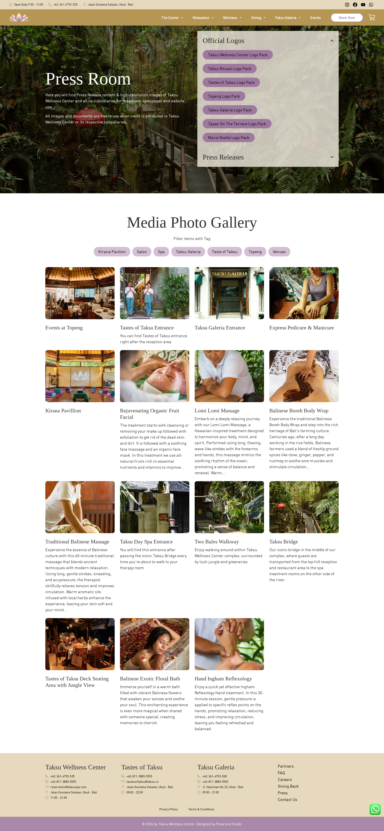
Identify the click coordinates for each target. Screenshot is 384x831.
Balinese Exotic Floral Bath (150, 679)
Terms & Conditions (201, 809)
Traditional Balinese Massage (77, 542)
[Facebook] (355, 5)
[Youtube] (363, 5)
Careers (285, 779)
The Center (170, 17)
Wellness (230, 17)
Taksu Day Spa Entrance (146, 542)
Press (283, 793)
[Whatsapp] (371, 5)
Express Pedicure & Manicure (301, 328)
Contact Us (287, 799)
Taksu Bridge (283, 542)
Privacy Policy (168, 809)
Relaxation (201, 17)
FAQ (281, 772)
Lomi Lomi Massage (217, 410)
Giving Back (288, 786)
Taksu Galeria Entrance (220, 328)
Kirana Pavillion (63, 410)
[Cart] (371, 16)
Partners (286, 766)
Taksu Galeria (285, 17)
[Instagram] (347, 5)
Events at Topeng (64, 328)
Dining (256, 17)
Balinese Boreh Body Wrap (298, 410)
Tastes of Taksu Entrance (147, 328)
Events (315, 17)
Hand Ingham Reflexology (223, 679)
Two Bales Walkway (217, 542)
